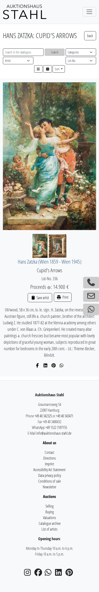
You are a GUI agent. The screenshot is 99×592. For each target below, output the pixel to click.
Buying (49, 512)
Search (54, 52)
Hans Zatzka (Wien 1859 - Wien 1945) (49, 261)
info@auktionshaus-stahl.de (53, 433)
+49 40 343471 (64, 416)
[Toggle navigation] (89, 12)
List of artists (49, 529)
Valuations (49, 517)
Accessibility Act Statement (49, 469)
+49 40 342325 (43, 416)
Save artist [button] (42, 297)
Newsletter (49, 487)
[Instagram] (29, 573)
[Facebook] (37, 365)
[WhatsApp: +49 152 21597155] (91, 309)
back (90, 35)
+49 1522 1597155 (56, 427)
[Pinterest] (53, 365)
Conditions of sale (49, 481)
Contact (49, 452)
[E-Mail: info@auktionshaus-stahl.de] (91, 296)
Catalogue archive (50, 523)
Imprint (49, 464)
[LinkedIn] (45, 365)
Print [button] (65, 297)
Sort (57, 69)
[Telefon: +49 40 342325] (91, 282)
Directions (49, 458)
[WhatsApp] (61, 365)
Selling (49, 506)
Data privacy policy (49, 475)
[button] (38, 69)
